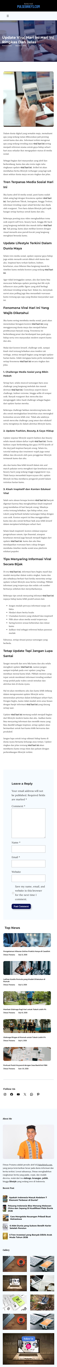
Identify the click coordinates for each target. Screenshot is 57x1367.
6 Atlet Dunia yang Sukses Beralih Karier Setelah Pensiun (30, 1226)
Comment (18, 806)
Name (16, 842)
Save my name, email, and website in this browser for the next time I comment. (30, 893)
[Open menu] (7, 16)
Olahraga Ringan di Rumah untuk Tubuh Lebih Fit (24, 1037)
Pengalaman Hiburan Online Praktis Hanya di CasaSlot (26, 951)
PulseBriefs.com (44, 1164)
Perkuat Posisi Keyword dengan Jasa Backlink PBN (25, 1065)
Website (16, 871)
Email (16, 857)
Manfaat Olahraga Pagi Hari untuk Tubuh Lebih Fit (24, 1009)
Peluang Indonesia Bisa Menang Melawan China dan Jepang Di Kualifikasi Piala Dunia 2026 (30, 1208)
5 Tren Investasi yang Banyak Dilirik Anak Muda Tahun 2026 (30, 1236)
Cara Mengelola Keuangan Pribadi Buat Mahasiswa (30, 1217)
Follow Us (28, 1338)
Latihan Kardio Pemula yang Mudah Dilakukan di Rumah (24, 980)
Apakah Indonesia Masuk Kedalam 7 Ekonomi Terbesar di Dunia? (28, 1198)
